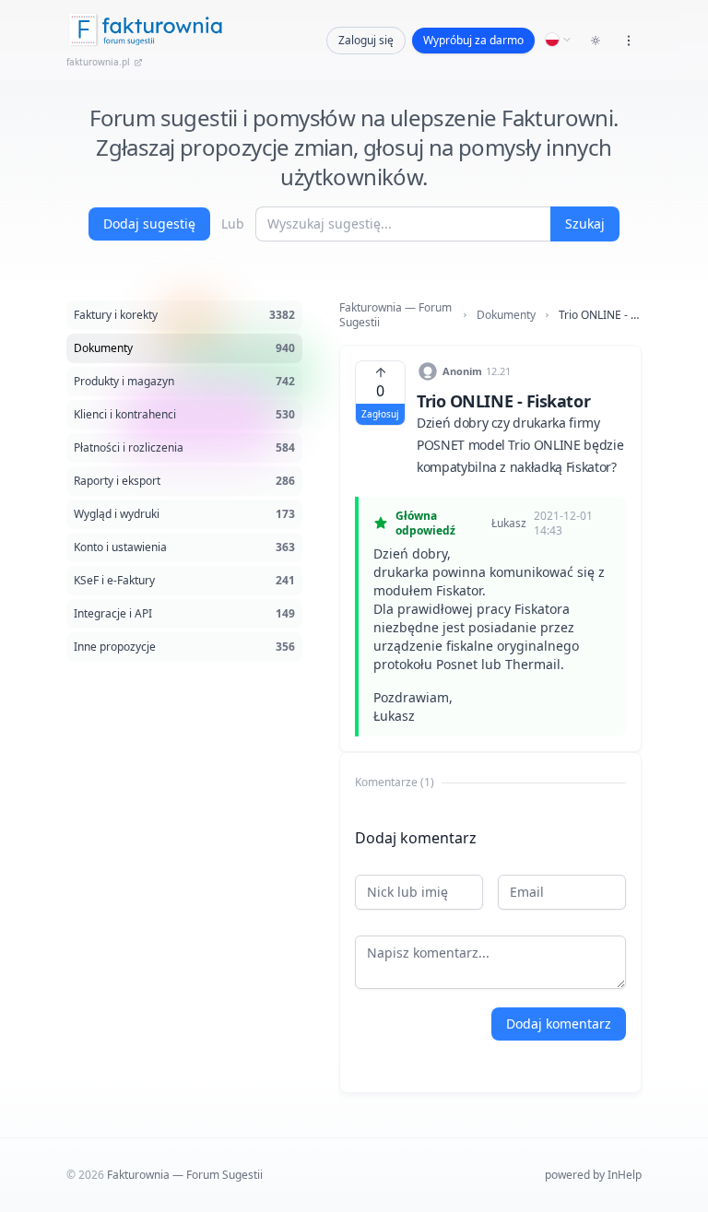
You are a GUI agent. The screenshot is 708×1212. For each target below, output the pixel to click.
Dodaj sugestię (149, 223)
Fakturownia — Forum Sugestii (395, 315)
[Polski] (558, 39)
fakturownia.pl (98, 61)
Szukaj (585, 223)
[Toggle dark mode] (595, 40)
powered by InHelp (593, 1175)
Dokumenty (506, 315)
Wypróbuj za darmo (473, 40)
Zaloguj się (366, 40)
